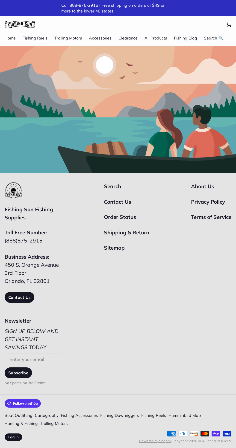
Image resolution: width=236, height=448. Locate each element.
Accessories (100, 37)
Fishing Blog (185, 37)
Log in (13, 437)
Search (112, 186)
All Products (156, 37)
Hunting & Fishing (21, 423)
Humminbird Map (184, 415)
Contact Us (19, 297)
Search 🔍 (213, 37)
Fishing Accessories (79, 415)
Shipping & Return (126, 232)
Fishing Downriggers (119, 415)
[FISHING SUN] (20, 24)
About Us (202, 186)
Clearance (128, 37)
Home (10, 37)
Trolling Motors (68, 37)
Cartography (47, 415)
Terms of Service (211, 217)
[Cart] (226, 24)
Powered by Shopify (155, 441)
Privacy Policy (208, 201)
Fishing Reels (35, 37)
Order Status (120, 217)
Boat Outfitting (18, 415)
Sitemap (114, 247)
